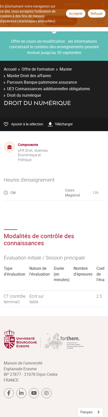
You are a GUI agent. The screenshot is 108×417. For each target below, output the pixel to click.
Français (86, 412)
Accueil (10, 69)
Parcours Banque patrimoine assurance (42, 82)
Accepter (76, 13)
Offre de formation (38, 69)
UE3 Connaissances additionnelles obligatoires (48, 88)
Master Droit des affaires (29, 75)
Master (66, 69)
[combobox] (90, 412)
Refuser (97, 13)
